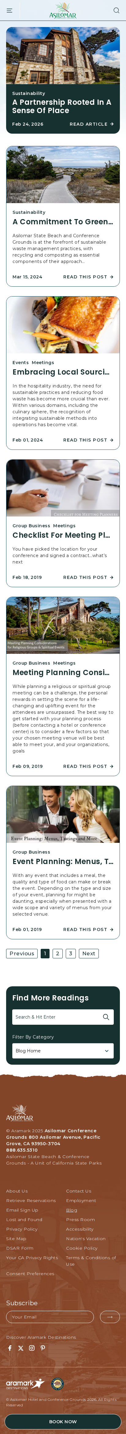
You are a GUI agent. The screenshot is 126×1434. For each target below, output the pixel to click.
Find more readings (50, 998)
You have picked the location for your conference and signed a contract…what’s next (60, 555)
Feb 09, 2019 (28, 766)
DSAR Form (20, 1248)
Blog (71, 1210)
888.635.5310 (22, 1150)
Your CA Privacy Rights (32, 1257)
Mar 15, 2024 (27, 277)
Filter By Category (33, 1037)
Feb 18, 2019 (27, 577)
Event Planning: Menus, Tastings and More (63, 861)
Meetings (43, 362)
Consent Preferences (30, 1273)
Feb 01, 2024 (28, 440)
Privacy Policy (21, 1229)
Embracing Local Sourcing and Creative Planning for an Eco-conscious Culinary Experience (63, 372)
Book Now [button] (63, 1421)
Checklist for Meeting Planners (63, 535)
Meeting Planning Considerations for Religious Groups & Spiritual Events (63, 672)
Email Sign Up (22, 1210)
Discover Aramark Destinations (41, 1337)
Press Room (80, 1219)
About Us (17, 1191)
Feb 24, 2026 (27, 124)
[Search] (106, 1017)
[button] (113, 10)
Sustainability (28, 93)
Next (88, 953)
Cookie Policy (82, 1248)
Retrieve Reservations (31, 1200)
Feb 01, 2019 (27, 929)
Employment (81, 1200)
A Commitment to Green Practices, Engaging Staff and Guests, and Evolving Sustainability (63, 221)
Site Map (16, 1238)
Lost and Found (24, 1219)
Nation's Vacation (86, 1238)
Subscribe (22, 1303)
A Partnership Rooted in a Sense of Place (62, 106)
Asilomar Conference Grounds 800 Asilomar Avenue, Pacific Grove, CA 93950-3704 (53, 1137)
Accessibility (80, 1229)
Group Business (31, 525)
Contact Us (78, 1191)
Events (21, 362)
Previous (21, 953)
